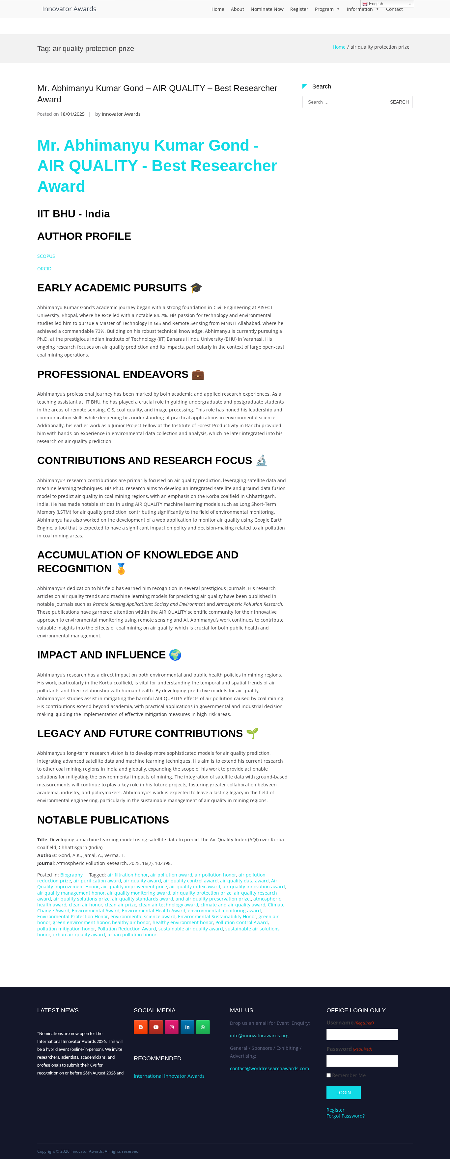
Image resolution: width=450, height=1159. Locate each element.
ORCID (45, 268)
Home (217, 9)
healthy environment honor (183, 922)
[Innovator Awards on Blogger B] (141, 1027)
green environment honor (81, 922)
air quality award (142, 880)
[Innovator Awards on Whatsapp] (203, 1027)
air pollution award (171, 875)
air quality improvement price (134, 886)
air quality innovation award (254, 886)
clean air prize (120, 904)
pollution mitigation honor (66, 928)
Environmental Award (96, 910)
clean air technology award (168, 904)
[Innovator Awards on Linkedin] (187, 1027)
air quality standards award (142, 899)
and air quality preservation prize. (213, 899)
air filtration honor (127, 875)
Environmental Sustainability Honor (217, 916)
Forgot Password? (345, 1116)
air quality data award (244, 880)
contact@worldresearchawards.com (269, 1068)
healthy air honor (131, 922)
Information (360, 9)
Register (299, 9)
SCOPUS (46, 256)
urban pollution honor (131, 934)
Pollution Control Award (241, 922)
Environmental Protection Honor (72, 916)
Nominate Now (267, 9)
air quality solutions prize (81, 899)
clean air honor (85, 904)
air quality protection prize (202, 893)
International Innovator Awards (169, 1076)
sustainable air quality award (190, 928)
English (375, 3)
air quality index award (194, 886)
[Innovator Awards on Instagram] (172, 1027)
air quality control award (190, 880)
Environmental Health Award (153, 910)
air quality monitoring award (138, 893)
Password (349, 1049)
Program (324, 9)
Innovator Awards (69, 8)
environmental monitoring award (224, 910)
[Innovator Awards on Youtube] (156, 1027)
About (237, 9)
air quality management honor (71, 893)
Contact (394, 9)
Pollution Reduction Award (127, 928)
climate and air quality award (233, 904)
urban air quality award (79, 934)
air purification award (97, 880)
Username (350, 1022)
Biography (71, 875)
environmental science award (143, 916)
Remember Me (349, 1075)
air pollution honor (215, 875)
